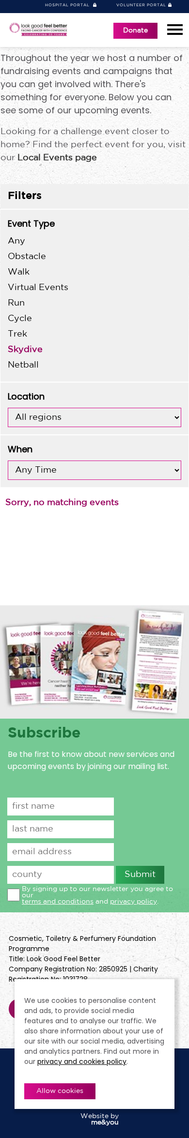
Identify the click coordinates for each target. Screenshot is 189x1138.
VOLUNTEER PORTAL (141, 5)
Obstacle (27, 257)
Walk (19, 272)
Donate (135, 30)
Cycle (20, 319)
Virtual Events (38, 288)
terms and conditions (58, 902)
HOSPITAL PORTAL (68, 5)
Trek (17, 334)
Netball (23, 365)
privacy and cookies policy (81, 1061)
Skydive (25, 350)
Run (16, 303)
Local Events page (57, 158)
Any (16, 241)
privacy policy (133, 902)
